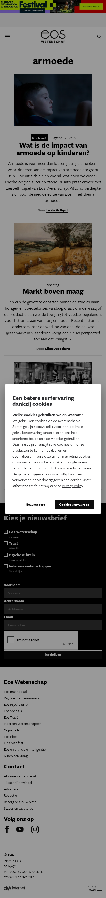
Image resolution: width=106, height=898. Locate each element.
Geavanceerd (35, 504)
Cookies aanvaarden (74, 504)
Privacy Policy (72, 485)
